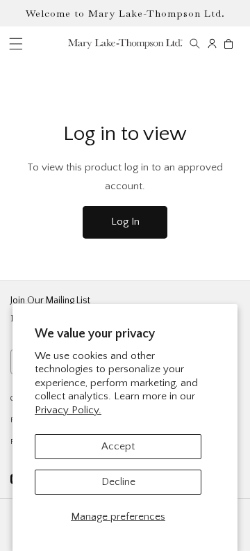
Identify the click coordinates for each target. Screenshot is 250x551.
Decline (118, 482)
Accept (118, 446)
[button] (195, 43)
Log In (125, 221)
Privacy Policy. (68, 410)
